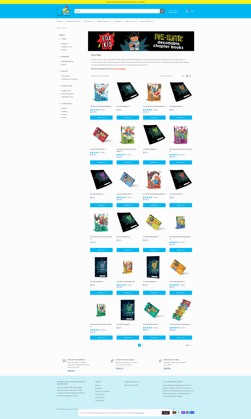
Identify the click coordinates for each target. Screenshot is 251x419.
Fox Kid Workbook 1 (123, 106)
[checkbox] (71, 44)
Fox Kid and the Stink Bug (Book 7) (180, 238)
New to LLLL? (130, 21)
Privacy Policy (100, 397)
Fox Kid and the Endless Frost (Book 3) (126, 150)
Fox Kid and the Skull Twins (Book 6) (101, 238)
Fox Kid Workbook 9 (123, 324)
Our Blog (117, 21)
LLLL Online (88, 21)
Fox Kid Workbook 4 (96, 194)
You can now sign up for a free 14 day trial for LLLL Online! (125, 2)
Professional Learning (73, 21)
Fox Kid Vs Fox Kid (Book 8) (126, 281)
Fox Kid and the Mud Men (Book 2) (154, 106)
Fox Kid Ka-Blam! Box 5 (150, 324)
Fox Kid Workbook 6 (123, 237)
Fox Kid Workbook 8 (149, 281)
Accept (166, 413)
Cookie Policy (99, 400)
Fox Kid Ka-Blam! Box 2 (124, 194)
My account (173, 12)
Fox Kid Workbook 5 (176, 194)
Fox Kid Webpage (120, 69)
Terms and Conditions (102, 391)
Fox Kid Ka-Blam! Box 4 (177, 281)
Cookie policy (140, 413)
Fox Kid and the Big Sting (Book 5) (154, 194)
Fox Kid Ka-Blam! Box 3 (150, 237)
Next (187, 345)
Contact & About (145, 21)
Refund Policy (99, 394)
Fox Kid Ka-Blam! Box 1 (97, 149)
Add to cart (101, 117)
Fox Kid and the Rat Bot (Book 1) (100, 106)
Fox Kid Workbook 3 (149, 149)
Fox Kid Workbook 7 (96, 281)
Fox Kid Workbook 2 (176, 106)
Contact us (98, 388)
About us (98, 385)
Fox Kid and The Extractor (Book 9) (101, 325)
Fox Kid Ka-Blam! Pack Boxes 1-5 (180, 324)
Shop (58, 21)
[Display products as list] (190, 76)
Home (58, 28)
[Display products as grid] (187, 76)
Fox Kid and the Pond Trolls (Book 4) (181, 150)
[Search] (162, 11)
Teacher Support (102, 21)
